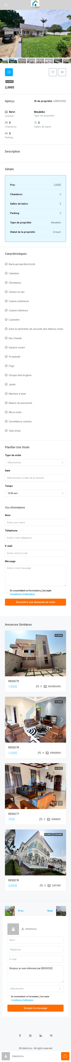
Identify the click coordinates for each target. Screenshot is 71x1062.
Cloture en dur (17, 291)
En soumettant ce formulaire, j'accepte (30, 592)
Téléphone (11, 530)
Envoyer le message (35, 1008)
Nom (7, 515)
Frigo (11, 366)
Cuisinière (14, 319)
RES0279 (13, 681)
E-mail (8, 545)
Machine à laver (17, 393)
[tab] (9, 72)
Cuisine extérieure (19, 301)
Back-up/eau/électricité (22, 264)
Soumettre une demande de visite (35, 602)
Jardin (12, 384)
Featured (58, 834)
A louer (9, 81)
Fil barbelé (14, 356)
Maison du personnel (20, 403)
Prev (20, 910)
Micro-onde (15, 412)
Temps (9, 485)
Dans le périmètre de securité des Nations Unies (36, 329)
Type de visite (13, 455)
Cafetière (14, 273)
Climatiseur (15, 282)
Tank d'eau (15, 430)
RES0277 (13, 813)
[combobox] (35, 462)
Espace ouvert (17, 347)
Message (10, 561)
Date (7, 470)
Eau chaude (15, 338)
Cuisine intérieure (18, 310)
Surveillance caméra (20, 421)
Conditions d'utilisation (22, 594)
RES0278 (13, 747)
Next (50, 910)
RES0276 (13, 880)
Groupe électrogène (20, 375)
